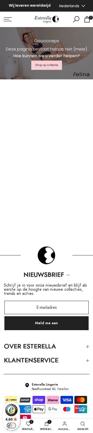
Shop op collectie (46, 65)
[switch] (11, 425)
